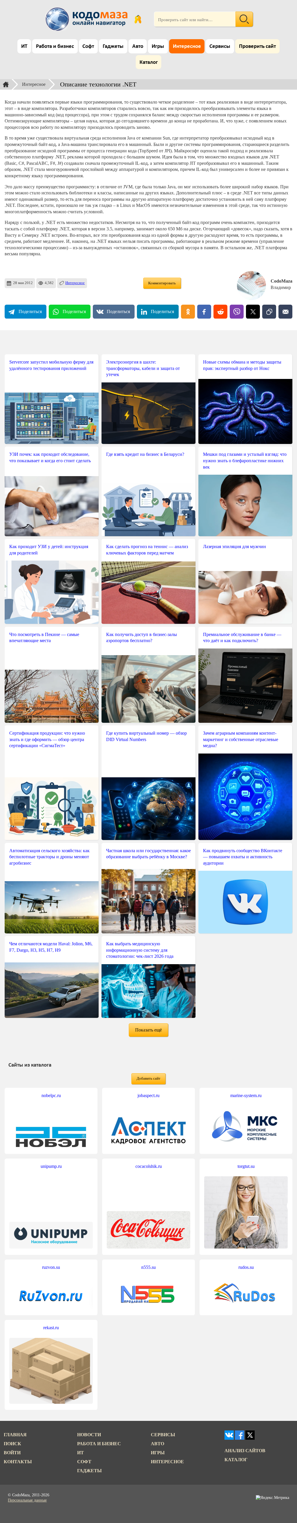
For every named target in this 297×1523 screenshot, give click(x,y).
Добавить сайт (148, 1078)
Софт (88, 46)
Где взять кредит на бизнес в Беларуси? (145, 454)
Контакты (18, 1461)
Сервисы (219, 46)
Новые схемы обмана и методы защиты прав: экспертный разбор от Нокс (242, 365)
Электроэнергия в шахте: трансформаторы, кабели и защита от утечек (143, 368)
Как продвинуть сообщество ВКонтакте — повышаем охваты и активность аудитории (242, 857)
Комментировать (162, 283)
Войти (12, 1452)
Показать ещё (148, 1029)
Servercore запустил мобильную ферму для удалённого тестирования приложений (51, 365)
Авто (137, 46)
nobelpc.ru (51, 1095)
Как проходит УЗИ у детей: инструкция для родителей (48, 549)
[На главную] (87, 19)
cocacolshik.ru (148, 1166)
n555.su (148, 1267)
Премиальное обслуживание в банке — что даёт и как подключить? (242, 637)
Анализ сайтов (244, 1450)
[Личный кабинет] (138, 19)
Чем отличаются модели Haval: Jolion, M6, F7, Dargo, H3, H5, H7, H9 (51, 947)
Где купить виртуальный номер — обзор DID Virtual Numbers (146, 736)
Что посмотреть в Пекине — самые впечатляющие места (44, 637)
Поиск (12, 1443)
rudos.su (246, 1267)
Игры (158, 46)
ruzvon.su (51, 1267)
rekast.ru (51, 1327)
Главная (15, 1434)
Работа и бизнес (55, 46)
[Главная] (6, 84)
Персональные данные (27, 1500)
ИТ (24, 46)
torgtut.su (246, 1166)
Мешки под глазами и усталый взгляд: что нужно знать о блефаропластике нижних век (245, 460)
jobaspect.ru (148, 1095)
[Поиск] (244, 19)
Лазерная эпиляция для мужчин (234, 546)
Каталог (149, 62)
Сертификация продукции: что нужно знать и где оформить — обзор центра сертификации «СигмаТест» (47, 739)
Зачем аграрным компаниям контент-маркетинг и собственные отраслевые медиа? (240, 739)
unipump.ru (51, 1166)
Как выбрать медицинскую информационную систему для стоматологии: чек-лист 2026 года (139, 950)
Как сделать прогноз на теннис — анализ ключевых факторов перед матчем (147, 549)
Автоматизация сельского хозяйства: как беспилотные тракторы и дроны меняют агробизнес (49, 857)
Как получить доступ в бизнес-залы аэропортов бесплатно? (141, 637)
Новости (89, 1434)
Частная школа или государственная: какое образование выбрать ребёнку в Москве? (148, 853)
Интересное (187, 46)
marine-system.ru (246, 1095)
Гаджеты (113, 46)
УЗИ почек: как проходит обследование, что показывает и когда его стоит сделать (50, 457)
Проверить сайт (257, 46)
